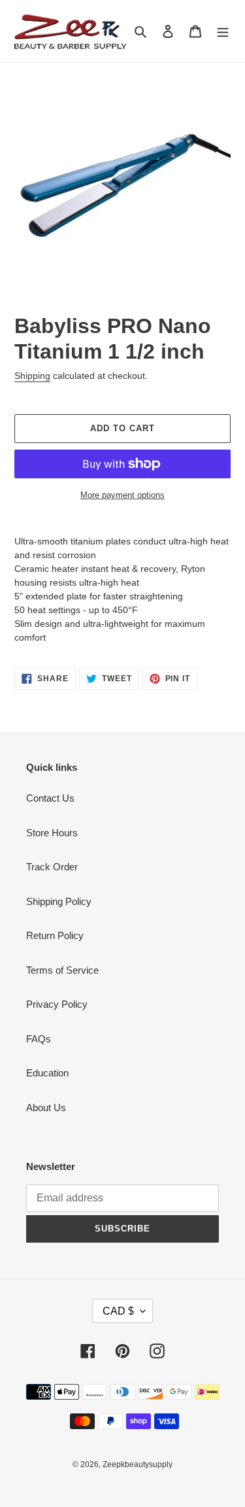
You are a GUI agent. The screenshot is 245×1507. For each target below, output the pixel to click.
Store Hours (52, 832)
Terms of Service (62, 970)
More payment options (122, 495)
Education (47, 1072)
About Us (46, 1107)
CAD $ (118, 1311)
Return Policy (55, 935)
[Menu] (223, 31)
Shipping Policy (58, 901)
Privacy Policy (57, 1004)
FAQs (38, 1038)
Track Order (52, 866)
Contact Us (50, 798)
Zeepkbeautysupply (137, 1464)
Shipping (32, 375)
